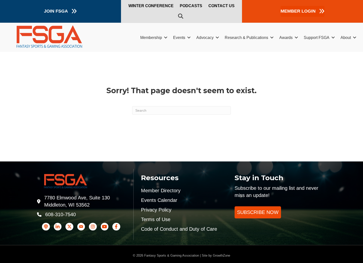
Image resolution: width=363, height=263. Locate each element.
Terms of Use (155, 219)
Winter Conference (151, 6)
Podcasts (191, 6)
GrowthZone (221, 255)
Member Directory (161, 190)
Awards (286, 37)
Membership (151, 37)
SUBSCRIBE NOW (258, 212)
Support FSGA (316, 37)
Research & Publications (246, 37)
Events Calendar (159, 200)
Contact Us (221, 6)
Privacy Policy (156, 209)
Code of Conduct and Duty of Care (179, 229)
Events (179, 37)
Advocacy (205, 37)
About (346, 37)
